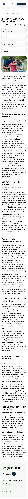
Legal (20, 494)
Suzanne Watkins (7, 31)
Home (2, 13)
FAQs (21, 480)
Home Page (7, 480)
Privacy (11, 494)
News (7, 13)
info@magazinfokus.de (10, 484)
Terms (15, 494)
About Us (5, 494)
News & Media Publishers (15, 13)
